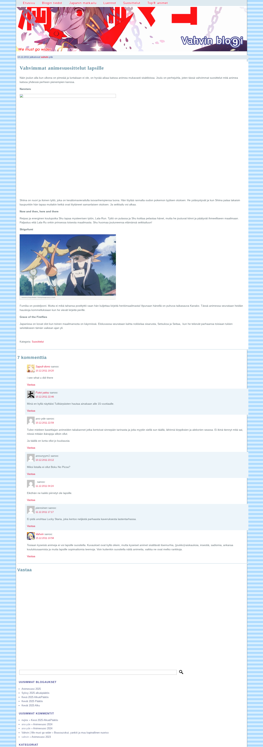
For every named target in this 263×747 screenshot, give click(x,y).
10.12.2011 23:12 (45, 460)
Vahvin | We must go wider (36, 732)
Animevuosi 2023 (41, 736)
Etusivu (29, 3)
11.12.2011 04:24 (45, 486)
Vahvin (40, 534)
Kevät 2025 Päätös (32, 701)
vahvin (44, 57)
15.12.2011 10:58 (45, 538)
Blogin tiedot (52, 3)
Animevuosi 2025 (31, 688)
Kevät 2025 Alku (31, 705)
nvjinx (25, 720)
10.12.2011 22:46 (45, 397)
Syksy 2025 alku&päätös (35, 692)
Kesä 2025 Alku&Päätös (35, 697)
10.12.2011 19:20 (45, 371)
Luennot (109, 3)
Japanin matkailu (82, 3)
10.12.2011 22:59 (45, 423)
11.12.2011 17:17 (45, 512)
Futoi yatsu (42, 392)
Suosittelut (131, 3)
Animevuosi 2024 (42, 724)
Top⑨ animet (157, 3)
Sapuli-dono (43, 366)
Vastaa (31, 384)
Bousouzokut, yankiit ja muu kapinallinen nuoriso (81, 732)
